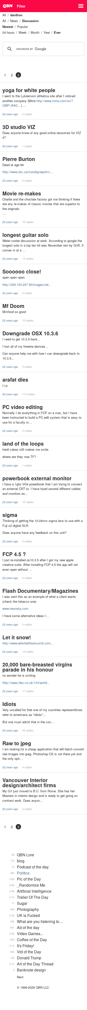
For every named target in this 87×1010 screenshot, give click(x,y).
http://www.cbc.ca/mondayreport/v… (27, 171)
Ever (57, 32)
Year (47, 32)
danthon (16, 15)
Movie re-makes (21, 193)
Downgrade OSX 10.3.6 (30, 333)
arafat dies (15, 379)
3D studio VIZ (18, 126)
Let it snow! (16, 637)
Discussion (30, 20)
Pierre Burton (18, 158)
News (14, 20)
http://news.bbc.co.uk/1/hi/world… (26, 682)
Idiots (9, 703)
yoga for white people (28, 90)
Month (35, 32)
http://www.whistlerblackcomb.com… (28, 643)
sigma (9, 514)
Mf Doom (13, 305)
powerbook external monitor (37, 478)
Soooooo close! (21, 271)
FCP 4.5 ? (14, 554)
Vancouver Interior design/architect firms (29, 782)
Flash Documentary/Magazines (40, 590)
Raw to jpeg (16, 743)
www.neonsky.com (15, 608)
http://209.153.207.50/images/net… (27, 284)
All (4, 15)
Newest (7, 26)
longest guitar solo (25, 234)
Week (23, 32)
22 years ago (10, 114)
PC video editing (22, 406)
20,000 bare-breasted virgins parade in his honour (37, 667)
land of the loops (23, 443)
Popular (22, 26)
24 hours (8, 32)
